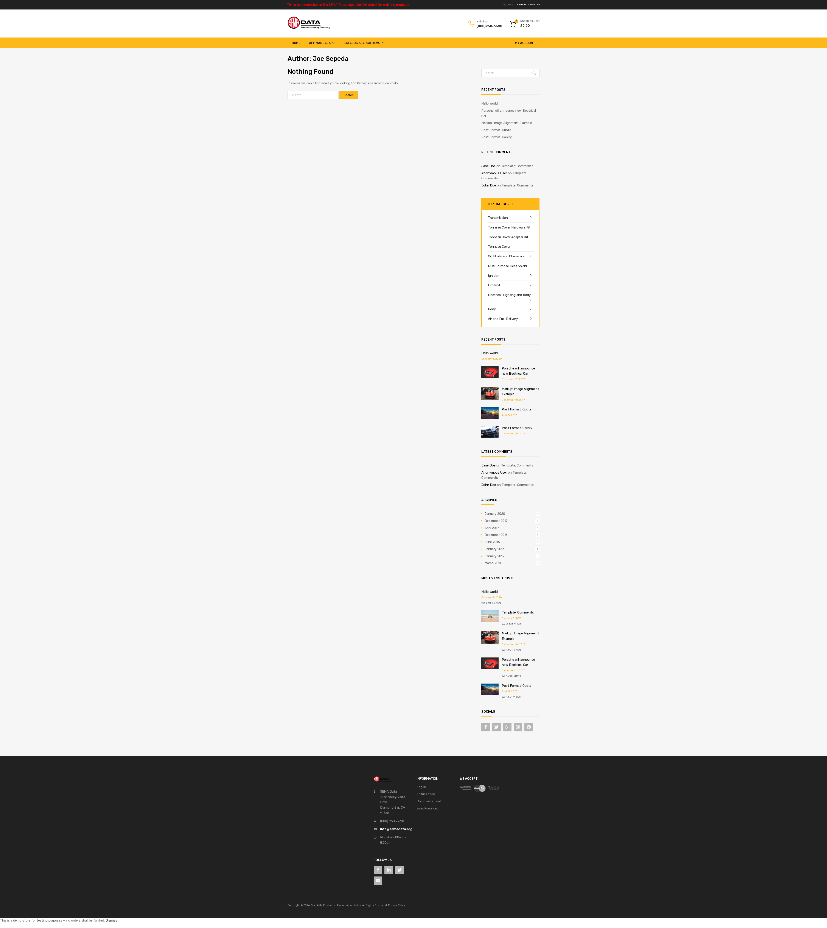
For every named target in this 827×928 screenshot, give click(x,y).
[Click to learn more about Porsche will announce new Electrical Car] (490, 377)
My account (525, 43)
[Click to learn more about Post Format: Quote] (490, 418)
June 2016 (492, 542)
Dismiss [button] (111, 920)
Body (492, 309)
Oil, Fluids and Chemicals (506, 256)
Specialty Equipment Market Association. (336, 905)
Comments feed (429, 801)
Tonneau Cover (499, 247)
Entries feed (426, 794)
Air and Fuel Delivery (503, 319)
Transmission (498, 218)
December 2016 (496, 535)
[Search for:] (313, 95)
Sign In (521, 4)
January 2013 (494, 549)
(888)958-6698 (487, 26)
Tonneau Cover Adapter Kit (508, 237)
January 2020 (495, 514)
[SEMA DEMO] (309, 28)
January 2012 (494, 556)
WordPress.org (427, 808)
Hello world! (489, 103)
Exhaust (494, 285)
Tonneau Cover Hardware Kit (509, 227)
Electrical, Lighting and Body (509, 295)
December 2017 (496, 521)
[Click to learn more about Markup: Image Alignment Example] (490, 399)
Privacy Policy (396, 905)
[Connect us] (485, 727)
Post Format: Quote (496, 130)
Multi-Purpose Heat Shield (507, 266)
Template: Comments (517, 166)
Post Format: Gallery (496, 137)
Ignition (493, 276)
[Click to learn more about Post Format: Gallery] (490, 436)
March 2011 (493, 563)
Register (534, 4)
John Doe (488, 185)
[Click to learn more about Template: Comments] (490, 621)
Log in (421, 787)
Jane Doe (488, 166)
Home (296, 43)
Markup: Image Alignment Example (506, 123)
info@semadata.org (396, 829)
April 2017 (492, 528)
